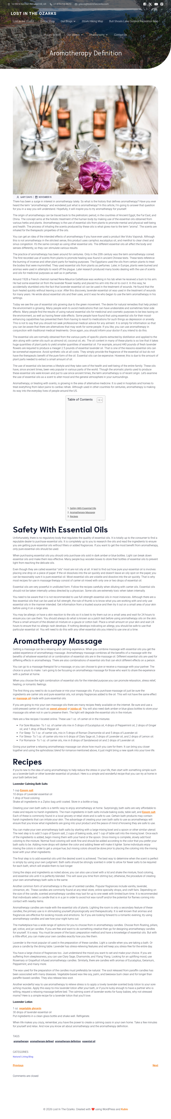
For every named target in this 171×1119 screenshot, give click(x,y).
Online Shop (47, 21)
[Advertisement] (84, 455)
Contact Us (120, 34)
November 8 (45, 197)
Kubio (124, 1109)
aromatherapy (21, 1041)
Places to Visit (52, 34)
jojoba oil (75, 708)
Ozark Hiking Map (92, 21)
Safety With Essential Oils (83, 508)
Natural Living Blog (23, 1056)
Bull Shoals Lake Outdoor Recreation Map (133, 21)
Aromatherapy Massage (82, 512)
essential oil (88, 1041)
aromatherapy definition (68, 1041)
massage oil (23, 698)
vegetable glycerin (30, 1008)
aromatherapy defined (42, 1041)
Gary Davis (26, 197)
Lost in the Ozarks (23, 21)
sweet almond (58, 708)
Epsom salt (26, 790)
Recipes (74, 516)
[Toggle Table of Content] (98, 400)
